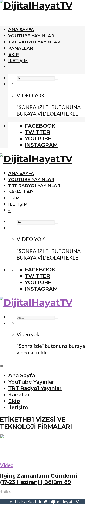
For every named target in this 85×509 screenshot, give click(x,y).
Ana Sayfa (21, 29)
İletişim (18, 60)
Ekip (13, 54)
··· (9, 66)
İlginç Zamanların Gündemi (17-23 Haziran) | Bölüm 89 (38, 478)
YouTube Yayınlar (31, 35)
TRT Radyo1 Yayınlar (34, 41)
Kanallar (20, 48)
